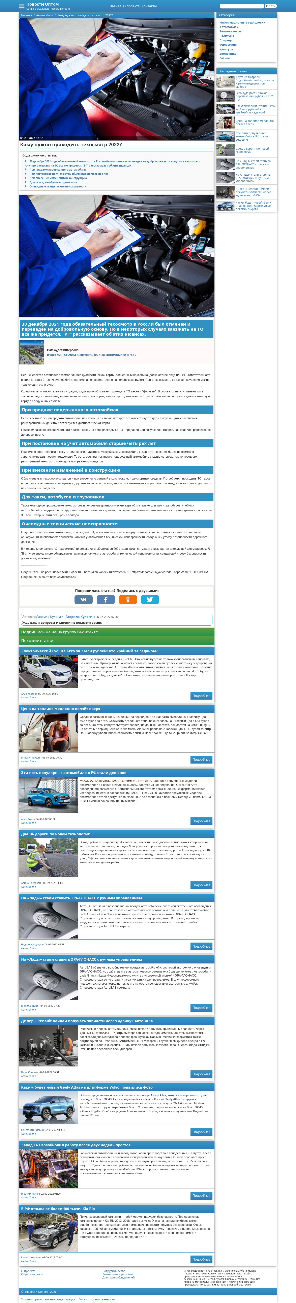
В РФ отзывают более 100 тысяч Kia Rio (58, 1208)
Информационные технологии (242, 22)
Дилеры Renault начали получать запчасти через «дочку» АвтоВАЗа (87, 1020)
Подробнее (201, 696)
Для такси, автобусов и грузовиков (53, 182)
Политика (226, 36)
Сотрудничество (113, 1271)
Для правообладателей (118, 1277)
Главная (115, 6)
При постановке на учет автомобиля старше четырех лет (69, 174)
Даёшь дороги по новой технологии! (56, 834)
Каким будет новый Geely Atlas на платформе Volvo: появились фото (87, 1087)
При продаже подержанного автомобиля (58, 169)
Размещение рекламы (117, 1274)
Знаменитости (230, 31)
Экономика (227, 54)
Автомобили (28, 697)
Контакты (149, 6)
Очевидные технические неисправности (58, 186)
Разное (224, 58)
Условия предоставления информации (48, 1299)
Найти (270, 6)
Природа (225, 40)
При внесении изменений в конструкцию (58, 178)
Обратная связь (32, 1274)
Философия (228, 44)
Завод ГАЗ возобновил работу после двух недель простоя (76, 1144)
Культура (226, 49)
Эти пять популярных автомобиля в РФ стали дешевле (73, 772)
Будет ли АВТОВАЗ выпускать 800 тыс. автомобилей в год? (91, 354)
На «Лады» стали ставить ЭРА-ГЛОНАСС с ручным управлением (81, 897)
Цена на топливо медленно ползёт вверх (60, 708)
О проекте (131, 6)
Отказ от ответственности (97, 1299)
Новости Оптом (42, 4)
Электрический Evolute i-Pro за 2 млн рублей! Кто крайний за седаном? (89, 650)
